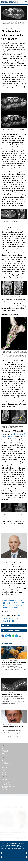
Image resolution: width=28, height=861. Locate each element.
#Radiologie (23, 706)
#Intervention (11, 674)
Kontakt (3, 781)
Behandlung (4, 750)
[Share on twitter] (6, 635)
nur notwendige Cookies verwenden (14, 853)
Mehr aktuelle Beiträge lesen (12, 630)
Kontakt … (7, 625)
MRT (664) (21, 616)
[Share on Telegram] (16, 635)
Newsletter (4, 779)
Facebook (4, 767)
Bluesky (3, 771)
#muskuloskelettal (22, 674)
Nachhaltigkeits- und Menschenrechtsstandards (8, 783)
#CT (8, 736)
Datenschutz (4, 788)
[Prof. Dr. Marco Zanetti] (14, 546)
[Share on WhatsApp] (13, 635)
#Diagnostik (6, 706)
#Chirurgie (6, 674)
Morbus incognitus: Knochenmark (11, 694)
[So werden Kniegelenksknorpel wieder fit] (14, 652)
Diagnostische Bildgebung (8, 747)
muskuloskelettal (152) (11, 618)
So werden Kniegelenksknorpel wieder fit (14, 662)
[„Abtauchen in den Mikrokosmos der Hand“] (14, 716)
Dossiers (3, 759)
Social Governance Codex (8, 786)
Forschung (4, 755)
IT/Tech (3, 753)
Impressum (4, 789)
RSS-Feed (4, 774)
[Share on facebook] (2, 635)
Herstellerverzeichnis (7, 763)
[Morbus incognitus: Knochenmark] (14, 684)
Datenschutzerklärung (11, 846)
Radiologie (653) (8, 621)
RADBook (3, 760)
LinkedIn (3, 772)
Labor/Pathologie (5, 748)
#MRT (16, 674)
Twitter (3, 769)
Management (4, 751)
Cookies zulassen (14, 856)
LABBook (3, 762)
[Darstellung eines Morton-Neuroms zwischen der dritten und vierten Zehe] (14, 111)
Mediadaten (4, 778)
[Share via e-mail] (20, 635)
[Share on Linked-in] (9, 635)
